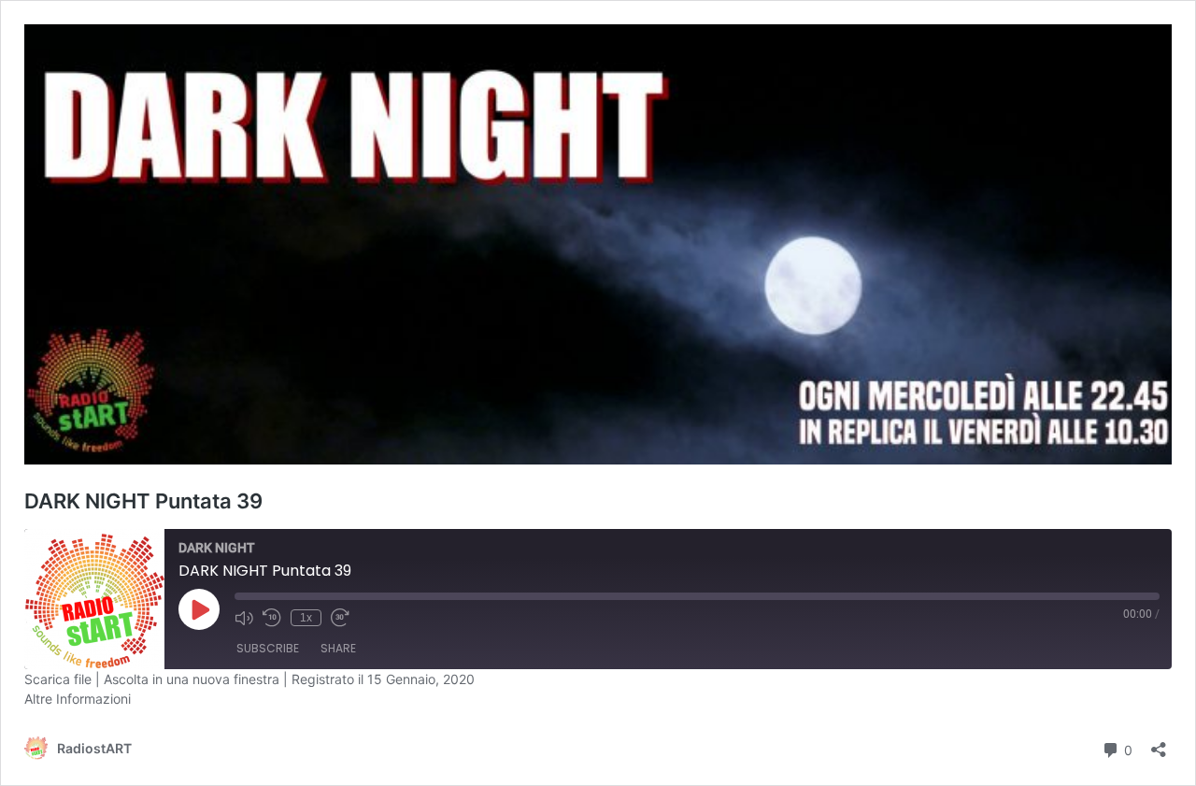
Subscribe (267, 648)
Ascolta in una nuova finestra (191, 679)
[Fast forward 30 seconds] (340, 617)
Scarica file (58, 679)
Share (338, 648)
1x (306, 617)
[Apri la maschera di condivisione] (1159, 743)
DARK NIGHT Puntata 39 (143, 501)
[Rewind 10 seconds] (272, 617)
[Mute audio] (244, 617)
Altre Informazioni (77, 699)
